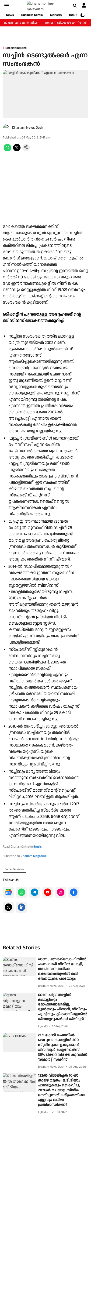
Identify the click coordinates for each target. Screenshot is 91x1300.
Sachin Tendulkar (14, 869)
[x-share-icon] (17, 150)
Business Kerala (32, 15)
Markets (56, 15)
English (38, 846)
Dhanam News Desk (27, 127)
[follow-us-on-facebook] (73, 892)
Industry (75, 15)
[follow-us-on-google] (8, 892)
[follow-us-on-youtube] (47, 892)
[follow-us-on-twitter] (8, 907)
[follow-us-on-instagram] (60, 892)
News (10, 15)
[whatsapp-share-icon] (7, 150)
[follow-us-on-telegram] (34, 892)
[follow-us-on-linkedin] (21, 907)
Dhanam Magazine (33, 856)
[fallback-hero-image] (19, 966)
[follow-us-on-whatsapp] (21, 892)
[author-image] (6, 127)
